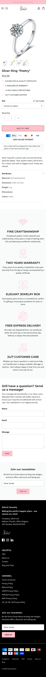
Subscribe (23, 351)
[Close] (40, 322)
